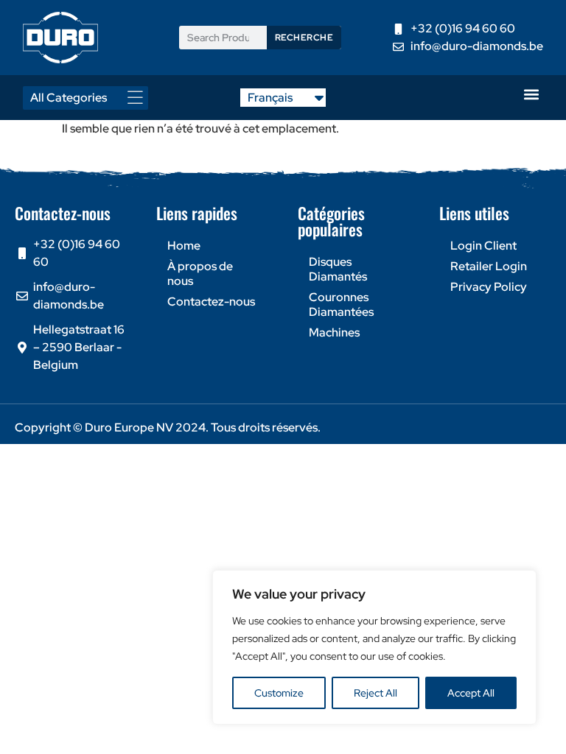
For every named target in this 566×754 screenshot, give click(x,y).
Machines (334, 332)
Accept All (471, 693)
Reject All (375, 693)
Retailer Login (488, 266)
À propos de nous (200, 273)
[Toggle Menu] (139, 98)
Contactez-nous (211, 301)
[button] (531, 94)
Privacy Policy (488, 287)
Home (183, 245)
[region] (374, 647)
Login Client (483, 245)
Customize (279, 693)
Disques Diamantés (338, 269)
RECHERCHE (304, 37)
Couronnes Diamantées (341, 304)
